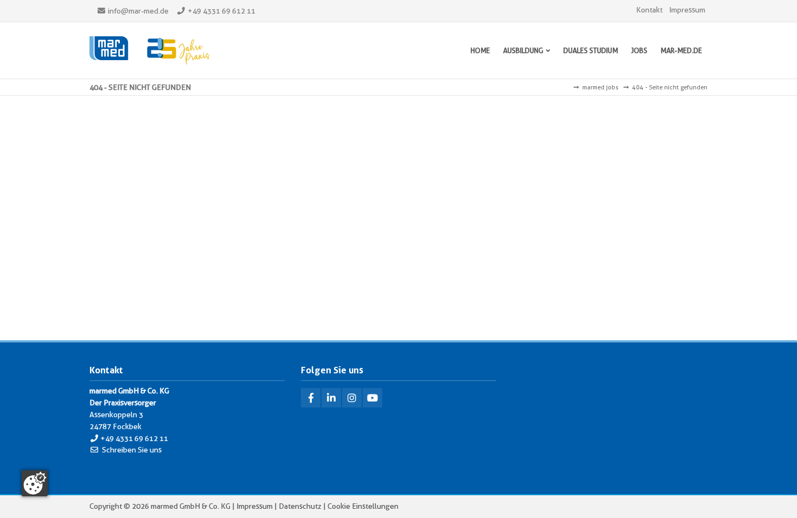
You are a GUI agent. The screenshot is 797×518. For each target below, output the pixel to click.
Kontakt (649, 9)
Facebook (310, 397)
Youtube (372, 397)
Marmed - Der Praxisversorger (149, 50)
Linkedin (331, 397)
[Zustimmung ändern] (35, 483)
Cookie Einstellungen (362, 506)
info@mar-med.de (138, 11)
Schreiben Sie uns (132, 449)
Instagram (352, 397)
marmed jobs (600, 87)
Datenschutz (300, 506)
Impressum (687, 9)
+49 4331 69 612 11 (221, 11)
